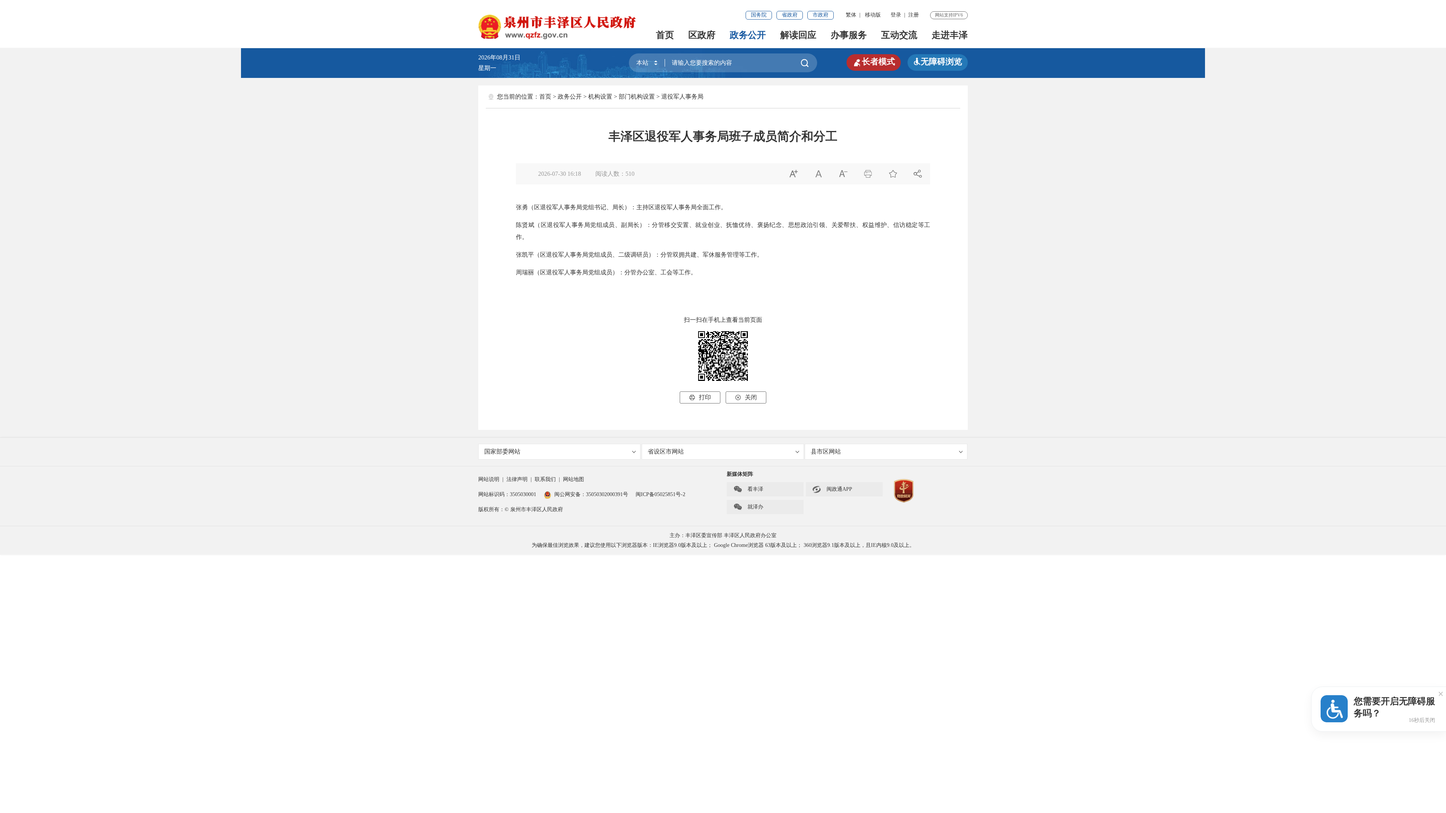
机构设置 (600, 96)
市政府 (820, 15)
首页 (665, 35)
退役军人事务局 (682, 96)
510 (630, 174)
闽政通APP (832, 489)
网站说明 (488, 479)
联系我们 (545, 479)
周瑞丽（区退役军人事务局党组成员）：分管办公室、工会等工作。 (606, 272)
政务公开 (748, 35)
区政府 (701, 35)
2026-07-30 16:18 (559, 174)
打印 (700, 397)
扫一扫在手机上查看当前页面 (723, 320)
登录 (896, 15)
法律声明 (517, 479)
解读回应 (798, 35)
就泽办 (748, 507)
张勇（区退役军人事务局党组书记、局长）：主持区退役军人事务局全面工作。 (621, 207)
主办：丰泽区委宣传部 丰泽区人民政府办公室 (723, 535)
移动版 (873, 15)
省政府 (790, 15)
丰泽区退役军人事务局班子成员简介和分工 (723, 136)
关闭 (746, 397)
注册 (913, 15)
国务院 (759, 15)
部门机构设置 (637, 96)
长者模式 (873, 62)
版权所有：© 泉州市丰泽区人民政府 (520, 509)
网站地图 (573, 479)
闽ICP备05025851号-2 (660, 494)
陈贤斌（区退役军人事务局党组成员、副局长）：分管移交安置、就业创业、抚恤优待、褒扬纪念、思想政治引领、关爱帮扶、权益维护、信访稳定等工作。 (723, 231)
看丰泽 (748, 489)
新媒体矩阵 (740, 474)
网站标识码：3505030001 (507, 494)
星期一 (487, 68)
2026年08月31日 (502, 57)
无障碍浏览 (937, 61)
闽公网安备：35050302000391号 (591, 494)
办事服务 (849, 35)
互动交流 (899, 35)
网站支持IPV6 (949, 15)
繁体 (851, 15)
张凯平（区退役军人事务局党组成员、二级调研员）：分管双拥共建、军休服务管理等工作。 (639, 254)
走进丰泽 (950, 35)
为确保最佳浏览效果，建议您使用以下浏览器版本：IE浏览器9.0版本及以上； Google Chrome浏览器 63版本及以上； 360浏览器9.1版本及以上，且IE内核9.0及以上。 (723, 545)
